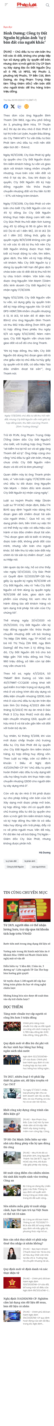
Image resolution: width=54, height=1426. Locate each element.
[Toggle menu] (6, 4)
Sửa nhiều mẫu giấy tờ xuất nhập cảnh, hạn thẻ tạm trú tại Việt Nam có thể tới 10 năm (25, 1210)
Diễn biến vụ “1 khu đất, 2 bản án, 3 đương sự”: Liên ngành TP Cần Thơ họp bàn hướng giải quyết (25, 970)
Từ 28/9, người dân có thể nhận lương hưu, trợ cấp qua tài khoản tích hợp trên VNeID (26, 929)
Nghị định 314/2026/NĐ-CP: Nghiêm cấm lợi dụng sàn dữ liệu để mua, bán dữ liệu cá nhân (25, 1302)
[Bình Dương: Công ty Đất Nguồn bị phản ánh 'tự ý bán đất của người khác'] (27, 5)
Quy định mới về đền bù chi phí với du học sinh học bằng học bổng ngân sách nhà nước (25, 1047)
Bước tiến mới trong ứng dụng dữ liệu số (26, 943)
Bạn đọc (7, 27)
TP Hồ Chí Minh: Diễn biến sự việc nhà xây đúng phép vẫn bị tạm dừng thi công (26, 1143)
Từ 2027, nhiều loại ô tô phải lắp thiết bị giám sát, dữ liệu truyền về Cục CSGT (25, 1080)
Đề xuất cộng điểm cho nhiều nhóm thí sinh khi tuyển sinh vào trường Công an (26, 1176)
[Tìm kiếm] (47, 5)
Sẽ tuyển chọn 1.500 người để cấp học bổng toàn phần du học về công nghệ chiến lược (24, 984)
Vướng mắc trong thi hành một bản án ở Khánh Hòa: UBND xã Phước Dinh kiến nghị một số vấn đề (26, 955)
